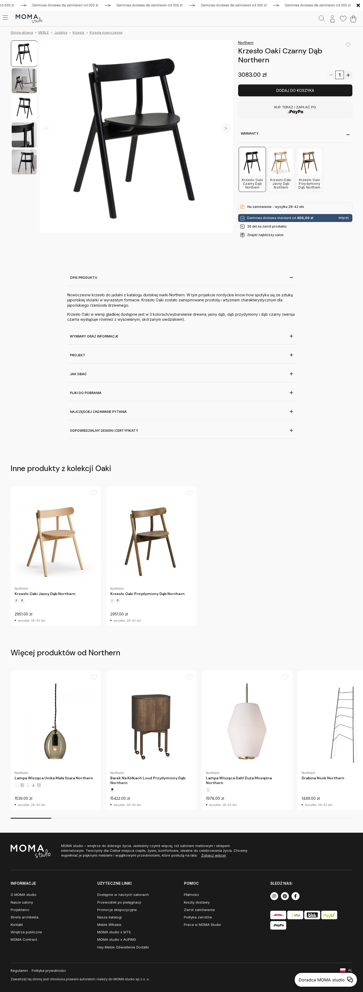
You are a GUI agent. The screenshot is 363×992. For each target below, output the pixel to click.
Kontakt (17, 924)
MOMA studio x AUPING (116, 939)
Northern (246, 42)
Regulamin (19, 970)
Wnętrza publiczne (26, 932)
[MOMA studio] (29, 18)
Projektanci (20, 910)
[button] (225, 128)
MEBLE (43, 33)
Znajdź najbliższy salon (265, 235)
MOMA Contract (24, 939)
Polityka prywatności (49, 970)
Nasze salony (22, 902)
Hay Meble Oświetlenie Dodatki (123, 947)
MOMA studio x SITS (114, 932)
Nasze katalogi (109, 917)
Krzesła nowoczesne (106, 33)
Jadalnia (60, 33)
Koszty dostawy (197, 902)
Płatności (191, 894)
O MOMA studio (23, 894)
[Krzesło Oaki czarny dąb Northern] (136, 136)
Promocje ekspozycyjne (117, 910)
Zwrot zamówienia (199, 910)
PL (350, 970)
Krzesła (78, 33)
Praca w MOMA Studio (202, 924)
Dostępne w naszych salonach (123, 894)
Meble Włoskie (109, 924)
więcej (344, 218)
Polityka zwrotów (198, 917)
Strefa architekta (25, 917)
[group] (56, 556)
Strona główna (22, 33)
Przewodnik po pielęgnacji (119, 902)
